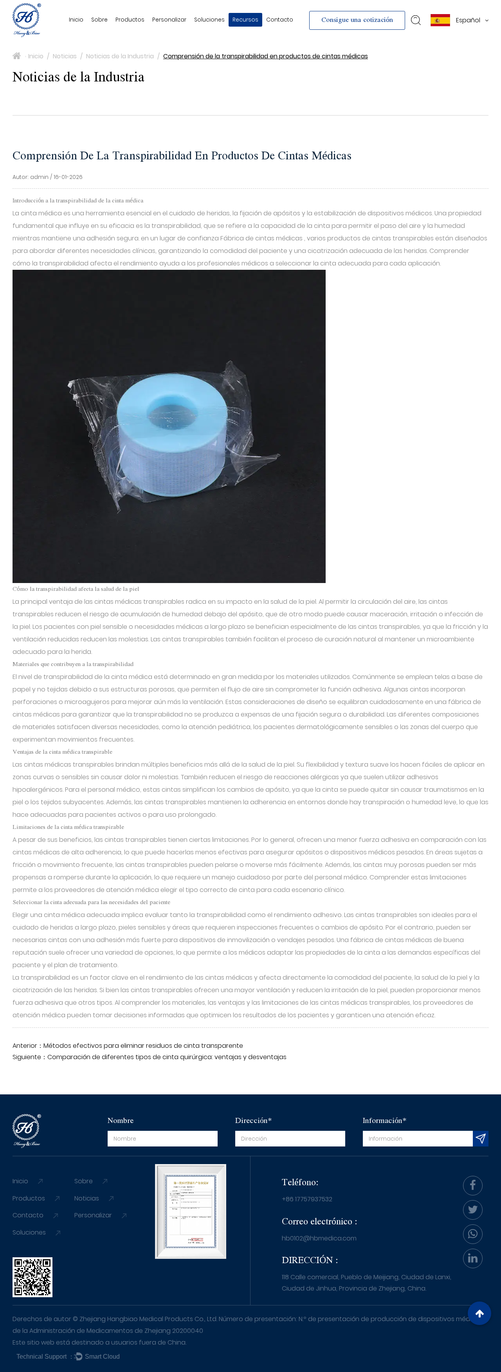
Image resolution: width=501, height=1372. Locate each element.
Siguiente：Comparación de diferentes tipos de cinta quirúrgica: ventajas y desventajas (150, 1056)
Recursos (245, 19)
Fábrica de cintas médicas (262, 238)
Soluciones (209, 19)
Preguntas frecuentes (251, 35)
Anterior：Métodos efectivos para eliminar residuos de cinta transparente (128, 1045)
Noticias (247, 36)
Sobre (99, 19)
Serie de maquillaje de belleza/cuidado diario (150, 36)
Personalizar (169, 19)
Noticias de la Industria (120, 56)
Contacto (279, 19)
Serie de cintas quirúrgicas (154, 34)
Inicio (76, 19)
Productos (129, 19)
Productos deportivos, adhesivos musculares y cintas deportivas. (161, 33)
